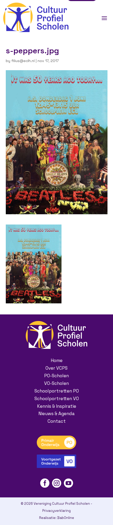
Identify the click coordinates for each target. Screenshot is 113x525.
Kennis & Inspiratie (56, 406)
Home (57, 360)
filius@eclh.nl (23, 60)
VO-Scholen (56, 383)
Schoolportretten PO (56, 391)
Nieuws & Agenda (56, 413)
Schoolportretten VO (56, 398)
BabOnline (65, 518)
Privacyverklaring (56, 510)
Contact (57, 421)
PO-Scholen (56, 376)
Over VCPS (56, 368)
